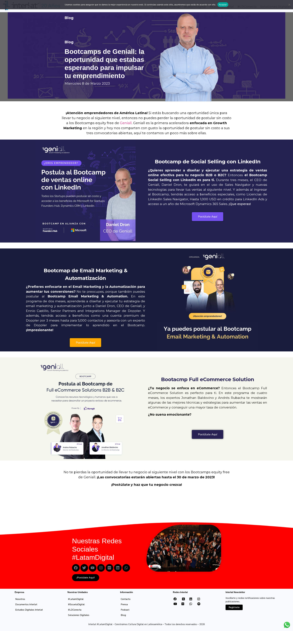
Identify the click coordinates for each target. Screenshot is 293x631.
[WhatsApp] (190, 604)
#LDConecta (74, 609)
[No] (289, 4)
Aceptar (223, 4)
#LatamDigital (76, 599)
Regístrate (234, 607)
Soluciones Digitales (78, 615)
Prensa (124, 604)
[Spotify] (198, 604)
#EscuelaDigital (76, 604)
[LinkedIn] (190, 599)
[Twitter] (84, 568)
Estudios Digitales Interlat (29, 609)
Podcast (125, 609)
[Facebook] (76, 568)
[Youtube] (92, 568)
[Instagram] (101, 568)
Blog (123, 615)
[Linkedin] (118, 568)
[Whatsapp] (126, 568)
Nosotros (20, 599)
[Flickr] (109, 568)
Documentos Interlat (26, 604)
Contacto (125, 599)
